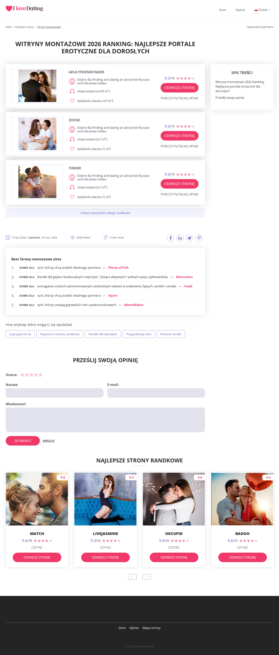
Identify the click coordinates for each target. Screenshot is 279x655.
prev (132, 577)
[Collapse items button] (105, 212)
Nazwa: (12, 384)
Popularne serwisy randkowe (60, 334)
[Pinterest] (199, 238)
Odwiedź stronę (179, 87)
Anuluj (48, 441)
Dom (222, 10)
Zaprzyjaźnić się (20, 334)
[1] (22, 375)
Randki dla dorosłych (103, 334)
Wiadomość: (16, 404)
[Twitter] (189, 238)
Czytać (37, 547)
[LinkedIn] (180, 238)
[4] (36, 375)
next (146, 577)
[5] (40, 375)
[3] (31, 375)
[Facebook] (170, 238)
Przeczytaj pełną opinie (179, 98)
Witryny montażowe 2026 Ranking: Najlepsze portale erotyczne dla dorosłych (240, 86)
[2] (27, 375)
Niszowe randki (170, 334)
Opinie (240, 10)
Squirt (112, 295)
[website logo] (37, 86)
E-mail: (113, 384)
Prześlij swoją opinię (229, 98)
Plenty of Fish (118, 267)
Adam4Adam (133, 305)
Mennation (184, 277)
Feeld (188, 286)
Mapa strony (152, 628)
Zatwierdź (22, 441)
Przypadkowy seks (138, 334)
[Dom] (26, 9)
